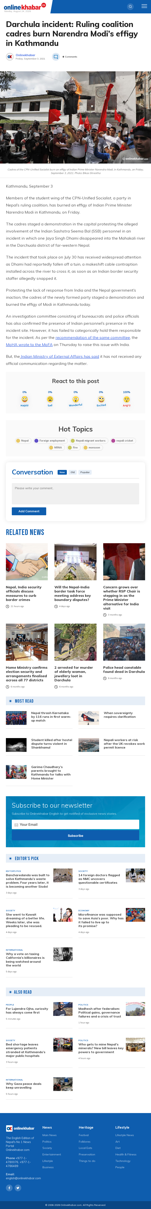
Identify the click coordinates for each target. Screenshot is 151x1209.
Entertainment (51, 1154)
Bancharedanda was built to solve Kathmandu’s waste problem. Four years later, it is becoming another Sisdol (28, 880)
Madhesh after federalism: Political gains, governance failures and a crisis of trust (99, 1012)
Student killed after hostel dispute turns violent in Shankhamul (51, 743)
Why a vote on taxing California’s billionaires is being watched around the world (25, 959)
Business (48, 1167)
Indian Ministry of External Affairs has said (59, 356)
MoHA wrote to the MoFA (29, 344)
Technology (122, 1161)
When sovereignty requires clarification (120, 715)
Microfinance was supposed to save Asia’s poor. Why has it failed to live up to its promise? (101, 920)
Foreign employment (52, 440)
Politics (47, 1141)
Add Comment (29, 511)
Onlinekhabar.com (17, 1150)
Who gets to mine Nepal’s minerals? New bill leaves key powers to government (101, 1048)
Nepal (25, 440)
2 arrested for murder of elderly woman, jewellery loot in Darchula (73, 673)
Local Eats (85, 1148)
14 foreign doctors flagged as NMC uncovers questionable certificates (99, 878)
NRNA (58, 447)
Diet (118, 1148)
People (119, 1167)
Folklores (84, 1141)
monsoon (94, 447)
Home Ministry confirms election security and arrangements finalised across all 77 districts (26, 673)
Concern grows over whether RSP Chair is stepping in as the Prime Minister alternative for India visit (121, 598)
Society (47, 1148)
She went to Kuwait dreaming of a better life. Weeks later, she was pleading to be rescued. (25, 920)
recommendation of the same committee (92, 337)
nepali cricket (124, 440)
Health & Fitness (125, 1154)
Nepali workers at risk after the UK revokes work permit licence (124, 743)
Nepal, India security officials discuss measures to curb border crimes (23, 593)
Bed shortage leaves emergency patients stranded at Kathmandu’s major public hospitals (25, 1050)
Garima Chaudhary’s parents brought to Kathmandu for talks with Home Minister (51, 772)
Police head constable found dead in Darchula (124, 669)
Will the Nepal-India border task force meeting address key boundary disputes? (72, 593)
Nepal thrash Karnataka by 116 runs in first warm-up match (51, 716)
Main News (49, 1135)
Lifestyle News (124, 1135)
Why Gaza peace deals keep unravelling (23, 1085)
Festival (84, 1135)
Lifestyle (47, 1161)
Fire (75, 447)
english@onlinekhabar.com (23, 1178)
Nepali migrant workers (90, 440)
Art (117, 1141)
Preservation (87, 1154)
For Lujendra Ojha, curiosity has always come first (27, 1010)
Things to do (87, 1161)
